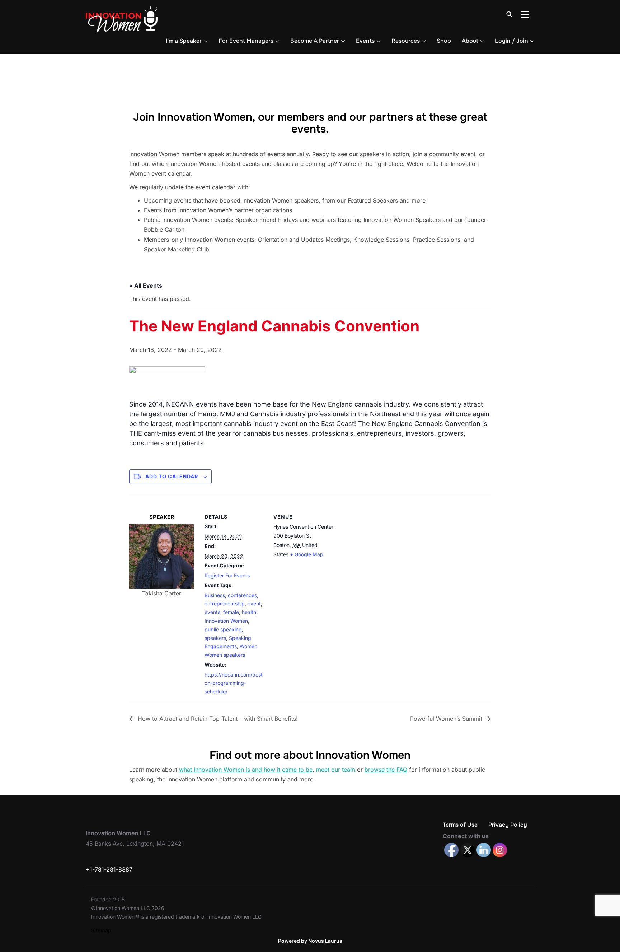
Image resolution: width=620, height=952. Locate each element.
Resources (405, 41)
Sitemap (101, 930)
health (249, 612)
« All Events (145, 285)
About (470, 41)
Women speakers (225, 655)
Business (215, 595)
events (212, 612)
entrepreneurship (225, 603)
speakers (215, 638)
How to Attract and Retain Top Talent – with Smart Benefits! (217, 718)
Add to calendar (171, 476)
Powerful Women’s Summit (447, 718)
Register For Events (227, 575)
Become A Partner (314, 41)
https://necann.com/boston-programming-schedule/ (234, 683)
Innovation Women (226, 621)
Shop (444, 41)
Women (248, 646)
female (231, 612)
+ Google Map (306, 554)
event (254, 603)
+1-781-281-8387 (109, 869)
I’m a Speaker (184, 41)
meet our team (335, 769)
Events (365, 41)
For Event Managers (246, 41)
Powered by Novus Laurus (310, 941)
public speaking (223, 629)
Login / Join (511, 41)
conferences (242, 595)
